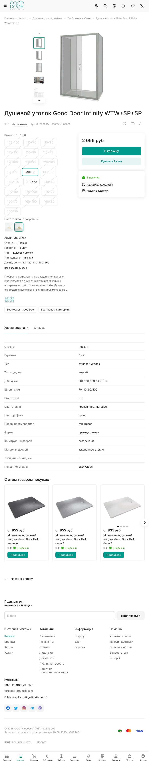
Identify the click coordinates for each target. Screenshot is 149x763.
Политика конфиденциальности (53, 670)
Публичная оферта (51, 663)
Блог (77, 641)
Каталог (9, 636)
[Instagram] (24, 708)
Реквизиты (46, 641)
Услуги (8, 652)
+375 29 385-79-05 (17, 685)
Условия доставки (121, 641)
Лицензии (46, 652)
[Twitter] (16, 708)
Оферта (41, 741)
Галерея (79, 647)
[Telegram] (32, 708)
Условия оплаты (120, 636)
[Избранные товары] (132, 5)
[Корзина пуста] (142, 5)
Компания (46, 629)
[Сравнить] (133, 124)
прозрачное (19, 227)
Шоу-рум (80, 636)
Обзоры (115, 658)
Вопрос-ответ (119, 652)
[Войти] (114, 5)
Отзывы (39, 327)
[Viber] (40, 708)
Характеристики (16, 327)
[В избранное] (124, 124)
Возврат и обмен (121, 647)
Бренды (9, 641)
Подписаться (130, 616)
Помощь (116, 629)
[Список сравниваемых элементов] (123, 5)
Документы (47, 658)
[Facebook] (8, 708)
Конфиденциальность (17, 741)
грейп (8, 227)
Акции (8, 647)
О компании (47, 636)
